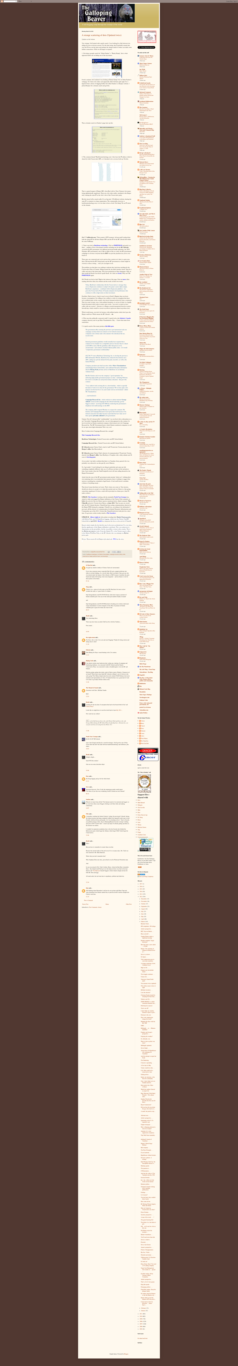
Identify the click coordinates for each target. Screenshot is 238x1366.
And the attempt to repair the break (148, 1057)
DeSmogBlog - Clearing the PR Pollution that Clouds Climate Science (147, 178)
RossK (100, 521)
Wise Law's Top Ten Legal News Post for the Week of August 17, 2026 (146, 146)
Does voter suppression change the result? (147, 1018)
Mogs (87, 587)
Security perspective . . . (147, 1215)
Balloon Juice (143, 75)
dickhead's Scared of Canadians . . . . (146, 1140)
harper (91, 556)
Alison (143, 721)
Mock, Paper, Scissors (146, 63)
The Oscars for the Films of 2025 (146, 202)
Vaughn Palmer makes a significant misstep (147, 937)
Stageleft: (142, 675)
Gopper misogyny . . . (146, 1124)
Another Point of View (146, 274)
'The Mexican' (96, 871)
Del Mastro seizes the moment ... (146, 1231)
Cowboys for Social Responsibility (145, 549)
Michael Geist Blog (145, 689)
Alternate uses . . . (145, 1115)
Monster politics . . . (146, 1184)
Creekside (142, 443)
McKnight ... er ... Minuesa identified (148, 1029)
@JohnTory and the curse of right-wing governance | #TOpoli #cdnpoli (146, 529)
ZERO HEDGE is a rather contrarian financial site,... (148, 1002)
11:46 (87, 682)
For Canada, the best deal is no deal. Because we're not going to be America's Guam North (147, 86)
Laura (142, 733)
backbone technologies (91, 554)
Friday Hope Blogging (145, 659)
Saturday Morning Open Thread (146, 77)
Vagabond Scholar (145, 200)
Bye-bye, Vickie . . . (146, 1252)
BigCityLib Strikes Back (146, 236)
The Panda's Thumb (145, 470)
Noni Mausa (144, 738)
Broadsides (143, 692)
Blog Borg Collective (145, 189)
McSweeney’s (143, 115)
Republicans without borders (148, 1155)
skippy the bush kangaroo (147, 349)
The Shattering (145, 1060)
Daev (139, 812)
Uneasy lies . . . (145, 977)
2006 (141, 1326)
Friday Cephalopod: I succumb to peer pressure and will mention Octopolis (147, 415)
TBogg (141, 637)
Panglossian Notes (145, 567)
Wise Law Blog (144, 144)
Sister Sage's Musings (146, 695)
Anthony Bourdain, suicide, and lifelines (147, 392)
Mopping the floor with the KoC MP (148, 1022)
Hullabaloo (143, 683)
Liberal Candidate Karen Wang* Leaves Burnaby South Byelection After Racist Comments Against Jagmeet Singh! (147, 375)
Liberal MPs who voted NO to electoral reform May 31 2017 (147, 445)
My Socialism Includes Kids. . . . (147, 357)
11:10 (87, 644)
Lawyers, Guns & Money (146, 56)
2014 (141, 891)
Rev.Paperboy (144, 741)
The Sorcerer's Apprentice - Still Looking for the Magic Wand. (146, 291)
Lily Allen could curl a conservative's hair (147, 1071)
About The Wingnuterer (146, 384)
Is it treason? (144, 1195)
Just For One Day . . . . (145, 502)
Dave (87, 776)
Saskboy (88, 799)
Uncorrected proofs (143, 837)
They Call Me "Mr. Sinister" (145, 646)
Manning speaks (145, 1166)
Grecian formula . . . (146, 1177)
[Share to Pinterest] (120, 552)
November (144, 901)
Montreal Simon (144, 267)
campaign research (114, 554)
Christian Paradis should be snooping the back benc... (148, 995)
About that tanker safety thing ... (147, 624)
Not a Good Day (144, 425)
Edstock (88, 650)
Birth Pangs (143, 664)
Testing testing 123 (144, 593)
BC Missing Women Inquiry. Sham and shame (148, 1204)
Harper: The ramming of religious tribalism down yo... (148, 950)
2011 (141, 1314)
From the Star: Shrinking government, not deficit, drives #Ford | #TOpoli (147, 248)
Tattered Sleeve (144, 162)
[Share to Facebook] (118, 552)
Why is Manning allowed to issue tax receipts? (148, 1127)
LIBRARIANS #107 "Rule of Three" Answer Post (147, 543)
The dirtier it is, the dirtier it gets (148, 1223)
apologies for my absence (146, 350)
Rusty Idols (143, 463)
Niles (87, 814)
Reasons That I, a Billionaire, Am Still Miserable (147, 117)
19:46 (87, 770)
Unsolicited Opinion (145, 208)
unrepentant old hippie (146, 591)
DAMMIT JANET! (145, 303)
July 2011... (119, 710)
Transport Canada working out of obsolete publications (148, 1188)
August (143, 909)
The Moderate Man (145, 535)
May (142, 916)
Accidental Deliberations (146, 101)
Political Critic (144, 700)
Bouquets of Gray (144, 513)
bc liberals (100, 554)
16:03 (87, 749)
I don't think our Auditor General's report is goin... (148, 1011)
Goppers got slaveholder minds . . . (147, 971)
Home (107, 904)
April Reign (143, 556)
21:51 (87, 781)
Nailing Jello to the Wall (146, 493)
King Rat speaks (145, 1284)
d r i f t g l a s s (144, 123)
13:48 (87, 731)
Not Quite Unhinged (145, 362)
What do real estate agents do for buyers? (147, 311)
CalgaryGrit (143, 652)
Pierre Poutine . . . (146, 1212)
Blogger (126, 1354)
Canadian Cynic (142, 835)
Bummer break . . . (146, 924)
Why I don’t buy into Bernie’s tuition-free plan (147, 495)
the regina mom (90, 637)
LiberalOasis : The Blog (146, 672)
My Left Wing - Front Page (147, 669)
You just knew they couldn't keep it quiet (148, 1198)
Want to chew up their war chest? (148, 1042)
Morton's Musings (145, 405)
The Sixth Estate (144, 309)
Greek (120, 273)
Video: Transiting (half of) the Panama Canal (147, 172)
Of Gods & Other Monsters (147, 614)
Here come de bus (145, 1201)
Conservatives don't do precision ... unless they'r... (147, 1303)
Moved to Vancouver (145, 501)
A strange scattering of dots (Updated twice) (102, 35)
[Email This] (113, 552)
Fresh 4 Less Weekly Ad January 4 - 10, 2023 (146, 276)
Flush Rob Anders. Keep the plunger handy (148, 1290)
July (142, 911)
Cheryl (143, 726)
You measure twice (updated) (148, 983)
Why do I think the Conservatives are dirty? (148, 1209)
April (142, 919)
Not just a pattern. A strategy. (146, 1158)
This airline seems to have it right (148, 986)
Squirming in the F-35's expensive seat (147, 1121)
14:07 (87, 808)
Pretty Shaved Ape (142, 815)
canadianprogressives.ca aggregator (146, 451)
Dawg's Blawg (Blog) (145, 326)
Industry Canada (125, 318)
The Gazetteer (92, 497)
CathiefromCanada (145, 83)
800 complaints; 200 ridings (148, 926)
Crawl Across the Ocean (146, 576)
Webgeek (140, 805)
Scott (139, 822)
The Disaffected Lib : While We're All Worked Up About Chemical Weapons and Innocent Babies (147, 456)
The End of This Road (145, 344)
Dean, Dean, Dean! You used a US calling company (148, 1264)
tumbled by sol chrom (146, 246)
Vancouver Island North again (147, 980)
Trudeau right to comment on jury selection (147, 407)
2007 (141, 1324)
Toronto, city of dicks (145, 283)
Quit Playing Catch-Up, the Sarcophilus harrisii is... (148, 1162)
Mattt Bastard (141, 802)
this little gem (109, 326)
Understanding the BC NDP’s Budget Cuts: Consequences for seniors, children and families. (147, 218)
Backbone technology (101, 245)
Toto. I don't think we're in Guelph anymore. (148, 1082)
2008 (141, 1321)
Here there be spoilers (145, 438)
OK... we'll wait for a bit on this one (148, 1227)
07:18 (87, 581)
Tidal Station (143, 622)
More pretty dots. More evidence (147, 1086)
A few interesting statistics (146, 514)
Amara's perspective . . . (147, 1247)
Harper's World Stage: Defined (146, 1144)
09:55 (87, 610)
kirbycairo (142, 355)
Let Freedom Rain (145, 261)
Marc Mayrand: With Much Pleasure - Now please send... (148, 1094)
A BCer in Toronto (145, 170)
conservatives (86, 556)
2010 (141, 1316)
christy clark (122, 554)
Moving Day (143, 653)
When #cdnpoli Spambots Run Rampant (147, 631)
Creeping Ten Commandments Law (147, 465)
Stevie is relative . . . (146, 1240)
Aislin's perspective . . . (147, 929)
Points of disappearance (147, 1250)
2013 (141, 894)
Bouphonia (143, 658)
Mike (139, 810)
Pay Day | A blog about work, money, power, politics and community (146, 679)
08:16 (87, 794)
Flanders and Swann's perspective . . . (146, 1033)
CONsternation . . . (146, 1171)
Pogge (139, 832)
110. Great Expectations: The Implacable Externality (147, 578)
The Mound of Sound (92, 688)
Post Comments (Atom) (95, 907)
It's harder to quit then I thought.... (145, 364)
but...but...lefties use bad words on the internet (147, 1180)
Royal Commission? (146, 1105)
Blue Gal (142, 224)
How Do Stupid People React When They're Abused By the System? (147, 156)
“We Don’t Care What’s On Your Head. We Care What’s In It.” (147, 608)
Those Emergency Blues (146, 605)
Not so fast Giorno (146, 1245)
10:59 (87, 631)
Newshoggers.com (144, 697)
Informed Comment (145, 92)
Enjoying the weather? (147, 1036)
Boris (142, 723)
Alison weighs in (95, 517)
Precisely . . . (144, 1242)
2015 (141, 889)
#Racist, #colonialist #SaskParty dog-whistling (146, 399)
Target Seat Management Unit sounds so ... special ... (148, 1269)
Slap (139, 830)
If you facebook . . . (146, 1152)
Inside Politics (143, 713)
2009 (141, 1319)
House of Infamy (144, 562)
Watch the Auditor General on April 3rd (148, 1090)
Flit (141, 686)
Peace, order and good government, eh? (146, 703)
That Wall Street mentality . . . (148, 1136)
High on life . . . (145, 967)
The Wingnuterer (144, 382)
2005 (141, 1329)
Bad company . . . (145, 1147)
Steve (87, 787)
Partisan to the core (146, 1015)
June (142, 914)
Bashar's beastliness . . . (147, 1234)
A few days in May (146, 1065)
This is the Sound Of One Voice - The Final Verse (146, 586)
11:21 (87, 655)
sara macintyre (104, 556)
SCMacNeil (89, 565)
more (124, 279)
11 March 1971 (143, 209)
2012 (141, 896)
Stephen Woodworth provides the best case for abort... (148, 1100)
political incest (96, 556)
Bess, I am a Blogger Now (147, 584)
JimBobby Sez (143, 629)
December (144, 899)
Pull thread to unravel (146, 1006)
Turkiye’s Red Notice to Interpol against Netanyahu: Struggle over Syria (147, 95)
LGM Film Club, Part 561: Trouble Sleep (146, 58)
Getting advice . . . (146, 1074)
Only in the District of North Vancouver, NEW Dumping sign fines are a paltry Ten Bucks (147, 193)
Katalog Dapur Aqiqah (145, 262)
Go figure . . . (144, 957)
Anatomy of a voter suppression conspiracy (147, 1132)
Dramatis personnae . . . (147, 1255)
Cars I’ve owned (144, 232)
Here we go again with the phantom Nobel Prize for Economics (146, 570)
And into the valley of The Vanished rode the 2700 (148, 1174)
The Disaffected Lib (145, 288)
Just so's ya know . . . (146, 954)
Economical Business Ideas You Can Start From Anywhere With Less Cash (147, 336)
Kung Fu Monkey (145, 541)
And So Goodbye (144, 479)
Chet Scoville (141, 807)
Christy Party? (90, 706)
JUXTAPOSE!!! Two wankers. (147, 305)
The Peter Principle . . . (147, 1150)
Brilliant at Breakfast (146, 507)
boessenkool (106, 554)
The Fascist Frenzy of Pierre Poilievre (146, 269)
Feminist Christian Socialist (147, 437)
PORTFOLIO (118, 245)
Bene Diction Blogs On (146, 333)
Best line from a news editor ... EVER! (148, 945)
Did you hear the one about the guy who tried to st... (148, 1108)
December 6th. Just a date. (146, 558)
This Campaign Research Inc (91, 435)
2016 (141, 886)
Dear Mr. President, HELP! (146, 124)
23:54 (87, 882)
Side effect (142, 131)
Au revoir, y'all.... (144, 508)
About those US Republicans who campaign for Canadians (148, 1052)
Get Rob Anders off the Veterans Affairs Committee (147, 1275)
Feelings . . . (144, 1192)
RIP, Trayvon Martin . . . (147, 931)
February (143, 1308)
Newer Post (85, 904)
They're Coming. (144, 256)
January (143, 1310)
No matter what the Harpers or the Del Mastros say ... (148, 1294)
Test (141, 299)
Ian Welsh (142, 69)
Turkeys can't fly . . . (146, 999)
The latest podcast (144, 226)
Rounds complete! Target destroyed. (147, 941)
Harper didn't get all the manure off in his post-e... (148, 1298)
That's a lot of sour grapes (148, 1282)
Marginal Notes (144, 297)
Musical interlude (144, 103)
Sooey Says (143, 478)
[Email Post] (108, 552)
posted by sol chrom (145, 707)
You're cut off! (144, 1008)
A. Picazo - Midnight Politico (145, 389)
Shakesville (143, 343)
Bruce (139, 820)
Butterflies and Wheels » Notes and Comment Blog (147, 129)
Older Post (129, 904)
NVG (114, 539)
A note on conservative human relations (147, 328)
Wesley (139, 825)
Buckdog (142, 370)
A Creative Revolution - (146, 429)
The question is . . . (146, 1168)
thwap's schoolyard (145, 153)
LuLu (142, 736)
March (143, 921)
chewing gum (91, 457)
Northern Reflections (145, 255)
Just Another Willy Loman (147, 230)
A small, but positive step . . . (148, 1112)
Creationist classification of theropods (146, 472)
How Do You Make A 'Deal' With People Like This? (147, 109)
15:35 (87, 896)
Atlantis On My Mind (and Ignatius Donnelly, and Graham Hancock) (147, 239)
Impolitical (143, 519)
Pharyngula (143, 413)
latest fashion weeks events (146, 537)
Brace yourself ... (145, 934)
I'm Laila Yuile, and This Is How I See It (147, 214)
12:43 (87, 696)
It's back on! (144, 1261)
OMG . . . (143, 1025)
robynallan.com (144, 710)
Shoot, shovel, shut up (145, 552)
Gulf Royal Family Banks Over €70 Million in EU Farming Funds (147, 183)
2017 (141, 884)
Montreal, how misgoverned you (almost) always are (147, 164)
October (143, 904)
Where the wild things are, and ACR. (147, 431)
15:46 (87, 835)
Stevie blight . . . (145, 1048)
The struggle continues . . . (148, 974)
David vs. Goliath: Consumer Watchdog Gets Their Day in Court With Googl (147, 640)
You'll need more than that (148, 1237)
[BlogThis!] (115, 552)
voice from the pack (145, 484)
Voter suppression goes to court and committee (147, 960)
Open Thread (143, 71)
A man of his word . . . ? (147, 1217)
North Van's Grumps (92, 736)
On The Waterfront (145, 667)
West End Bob (145, 743)
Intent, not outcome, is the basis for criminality (148, 1077)
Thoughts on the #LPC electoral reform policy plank (147, 520)
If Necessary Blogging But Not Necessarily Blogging (147, 317)
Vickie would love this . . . (148, 1068)
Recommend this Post (99, 552)
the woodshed (143, 282)
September (144, 906)
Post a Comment (88, 900)
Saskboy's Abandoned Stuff (147, 136)
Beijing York (89, 661)
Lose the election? (145, 992)
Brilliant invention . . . (147, 990)
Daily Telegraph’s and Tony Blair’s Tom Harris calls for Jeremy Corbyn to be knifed (146, 487)
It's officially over (145, 1039)
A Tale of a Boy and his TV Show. (147, 422)
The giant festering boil (147, 1220)
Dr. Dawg (140, 817)
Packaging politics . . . (147, 1287)
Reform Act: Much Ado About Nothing (147, 599)
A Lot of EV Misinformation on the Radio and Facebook (147, 138)
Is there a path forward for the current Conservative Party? (147, 320)
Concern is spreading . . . (147, 1063)
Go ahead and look (142, 1338)
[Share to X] (116, 552)
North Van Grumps (120, 497)
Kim (87, 888)
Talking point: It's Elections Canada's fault (148, 1258)
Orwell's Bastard (144, 526)
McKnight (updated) (146, 1045)
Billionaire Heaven (144, 65)
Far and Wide (143, 597)
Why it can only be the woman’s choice (145, 616)
